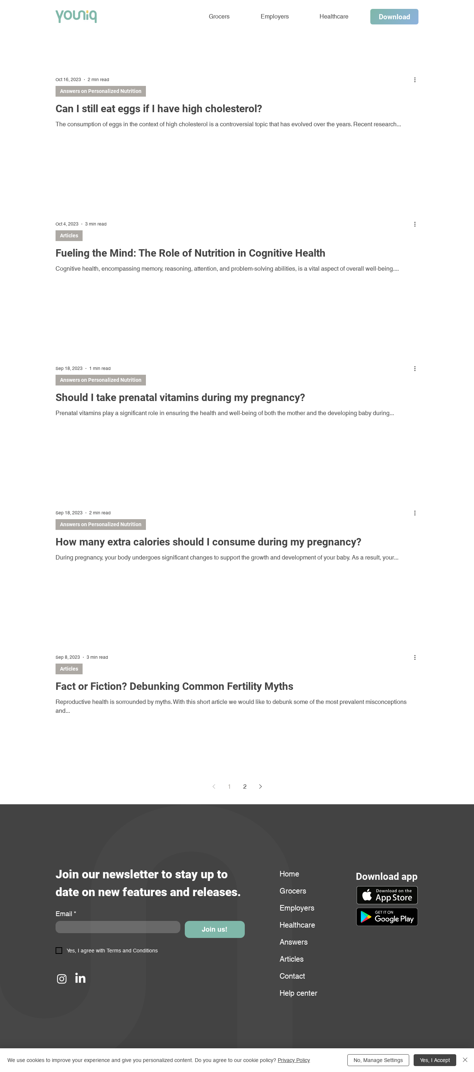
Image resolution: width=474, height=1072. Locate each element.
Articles (69, 235)
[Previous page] (213, 786)
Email (66, 914)
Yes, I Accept (435, 1060)
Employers (297, 908)
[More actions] (417, 79)
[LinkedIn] (80, 978)
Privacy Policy (294, 1060)
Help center (298, 993)
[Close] (465, 1060)
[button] (387, 917)
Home (289, 873)
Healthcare (297, 925)
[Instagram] (62, 978)
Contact (292, 976)
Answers (294, 942)
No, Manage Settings (378, 1060)
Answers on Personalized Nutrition (100, 91)
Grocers (293, 890)
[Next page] (260, 786)
